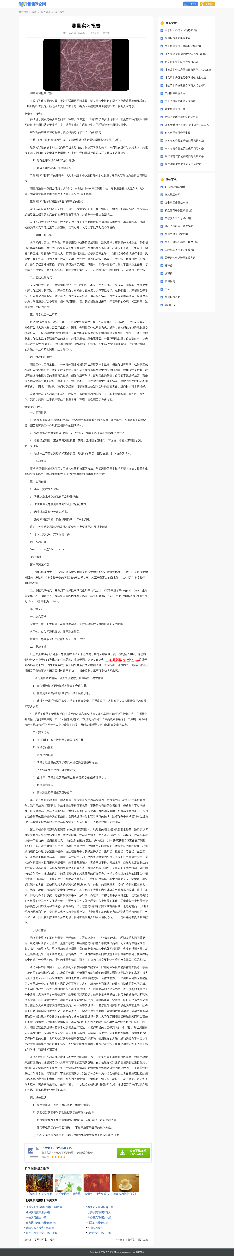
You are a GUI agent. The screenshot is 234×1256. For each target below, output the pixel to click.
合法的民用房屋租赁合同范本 (181, 117)
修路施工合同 (172, 194)
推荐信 (169, 265)
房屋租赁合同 (172, 297)
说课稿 (169, 273)
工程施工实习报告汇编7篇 (179, 249)
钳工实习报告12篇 (98, 1222)
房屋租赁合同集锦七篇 (177, 38)
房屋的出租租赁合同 (176, 234)
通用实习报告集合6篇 (38, 1212)
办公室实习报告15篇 (99, 1217)
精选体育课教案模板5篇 (178, 210)
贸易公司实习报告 (44, 1239)
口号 (167, 289)
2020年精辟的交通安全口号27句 (183, 164)
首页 (34, 12)
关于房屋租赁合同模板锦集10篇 (183, 46)
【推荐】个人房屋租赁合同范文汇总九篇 (188, 69)
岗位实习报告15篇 (36, 1217)
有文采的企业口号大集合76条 (181, 61)
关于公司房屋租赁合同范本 (180, 101)
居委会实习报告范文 (99, 1212)
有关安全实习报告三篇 (100, 1207)
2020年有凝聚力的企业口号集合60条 (185, 54)
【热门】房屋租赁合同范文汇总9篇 (185, 85)
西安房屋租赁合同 (175, 109)
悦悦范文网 (111, 1252)
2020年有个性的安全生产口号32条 (184, 148)
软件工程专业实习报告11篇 (41, 1233)
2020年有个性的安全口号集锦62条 (184, 140)
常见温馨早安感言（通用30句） (183, 242)
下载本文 (105, 33)
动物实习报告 (95, 1227)
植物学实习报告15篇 (99, 1233)
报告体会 (46, 12)
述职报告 (170, 305)
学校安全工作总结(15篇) (178, 218)
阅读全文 (94, 33)
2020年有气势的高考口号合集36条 (184, 156)
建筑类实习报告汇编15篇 (40, 1227)
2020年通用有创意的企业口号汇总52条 (187, 124)
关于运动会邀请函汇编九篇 (180, 257)
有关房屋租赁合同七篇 (177, 132)
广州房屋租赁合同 (175, 93)
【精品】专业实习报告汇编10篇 (44, 1207)
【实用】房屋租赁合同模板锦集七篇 (185, 77)
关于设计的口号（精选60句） (181, 30)
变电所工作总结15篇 (176, 202)
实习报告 (60, 12)
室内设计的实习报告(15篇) (41, 1222)
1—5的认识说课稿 (175, 186)
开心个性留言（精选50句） (180, 226)
